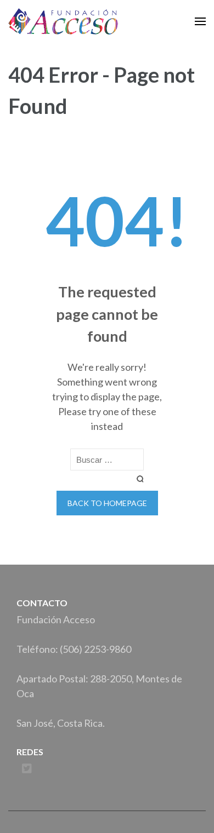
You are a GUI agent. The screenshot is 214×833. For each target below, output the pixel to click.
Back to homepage (107, 503)
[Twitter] (27, 768)
